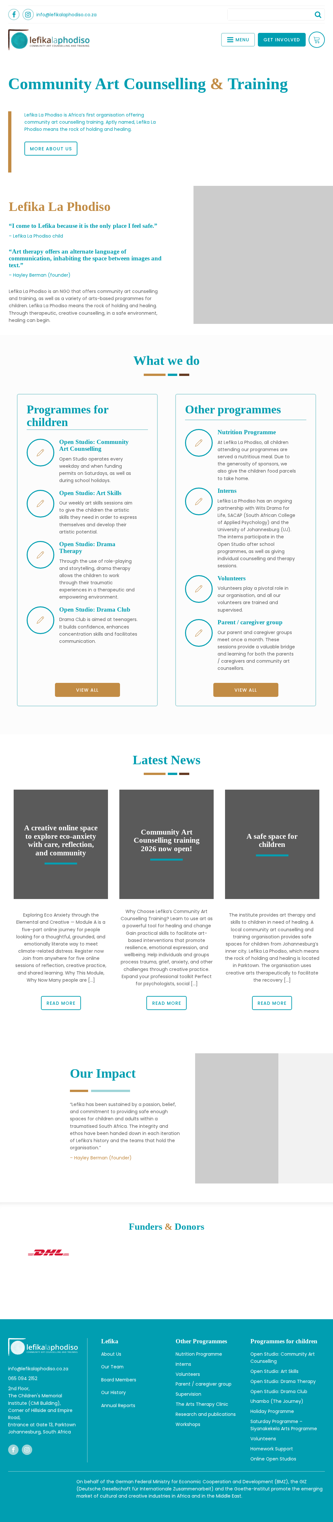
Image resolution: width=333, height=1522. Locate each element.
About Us (111, 1354)
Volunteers (188, 1374)
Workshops (188, 1424)
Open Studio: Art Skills (274, 1371)
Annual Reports (118, 1405)
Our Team (112, 1366)
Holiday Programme (272, 1411)
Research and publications (206, 1414)
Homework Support (271, 1449)
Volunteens (263, 1438)
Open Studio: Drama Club (278, 1391)
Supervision (188, 1394)
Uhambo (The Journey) (276, 1401)
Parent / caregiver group (204, 1384)
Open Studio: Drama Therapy (283, 1381)
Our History (113, 1392)
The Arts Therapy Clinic (202, 1404)
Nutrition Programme (199, 1354)
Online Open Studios (273, 1459)
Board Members (118, 1380)
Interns (183, 1364)
